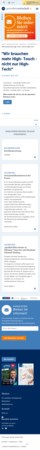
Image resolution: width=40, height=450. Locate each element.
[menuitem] (4, 2)
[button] (37, 8)
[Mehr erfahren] (6, 298)
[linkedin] (2, 428)
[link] (17, 8)
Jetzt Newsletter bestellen (14, 338)
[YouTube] (6, 428)
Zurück (7, 113)
